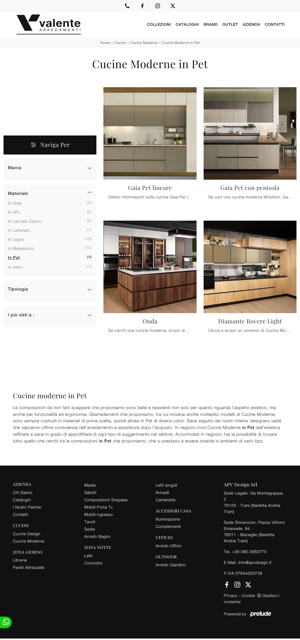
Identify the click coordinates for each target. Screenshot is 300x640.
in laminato (19, 230)
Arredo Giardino (171, 564)
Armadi (162, 492)
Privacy (231, 595)
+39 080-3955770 (249, 551)
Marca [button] (14, 167)
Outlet (230, 24)
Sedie (89, 528)
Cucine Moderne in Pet (181, 42)
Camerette (165, 499)
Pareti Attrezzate (28, 567)
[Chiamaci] (127, 6)
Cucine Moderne (144, 42)
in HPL (14, 212)
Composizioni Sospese (106, 499)
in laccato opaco (25, 221)
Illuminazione (168, 519)
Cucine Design (26, 533)
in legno (16, 239)
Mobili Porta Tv (98, 507)
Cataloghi (187, 24)
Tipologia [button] (18, 289)
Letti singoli (166, 485)
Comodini (93, 562)
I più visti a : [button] (21, 315)
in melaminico (21, 248)
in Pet (14, 257)
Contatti (275, 24)
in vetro (15, 267)
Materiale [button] (18, 193)
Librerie (20, 559)
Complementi (168, 526)
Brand (211, 24)
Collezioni (159, 24)
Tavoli (90, 521)
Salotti (90, 492)
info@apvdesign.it (255, 562)
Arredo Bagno (97, 536)
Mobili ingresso (98, 514)
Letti (88, 555)
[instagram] (158, 6)
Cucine (120, 42)
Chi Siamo (22, 492)
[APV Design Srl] (78, 24)
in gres (15, 202)
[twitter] (173, 6)
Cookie (248, 595)
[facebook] (142, 6)
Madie (90, 485)
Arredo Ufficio (169, 545)
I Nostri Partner (27, 507)
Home (105, 42)
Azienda (251, 24)
